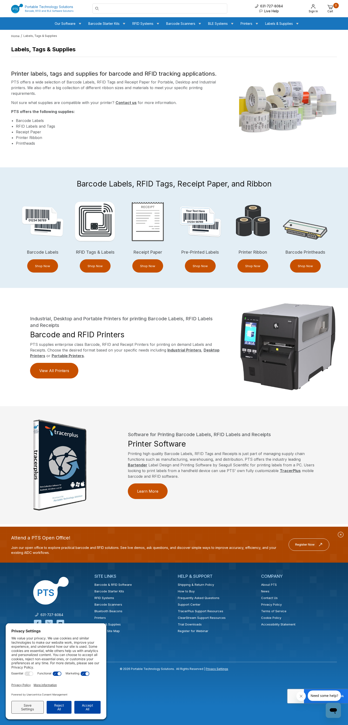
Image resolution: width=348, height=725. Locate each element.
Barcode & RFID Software (113, 584)
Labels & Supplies (107, 624)
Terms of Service (273, 611)
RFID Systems (104, 598)
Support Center (189, 604)
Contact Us (269, 598)
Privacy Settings (217, 669)
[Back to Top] (333, 680)
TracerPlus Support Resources (200, 611)
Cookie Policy (271, 618)
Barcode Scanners (108, 604)
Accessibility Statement (278, 624)
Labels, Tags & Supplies (40, 36)
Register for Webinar (193, 631)
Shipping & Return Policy (196, 584)
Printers (100, 618)
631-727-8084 (51, 615)
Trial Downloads (190, 624)
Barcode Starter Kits (109, 591)
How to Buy (186, 591)
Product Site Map (107, 631)
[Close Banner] (340, 534)
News (265, 591)
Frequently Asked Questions (198, 598)
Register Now (305, 544)
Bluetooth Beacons (108, 611)
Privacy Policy (271, 604)
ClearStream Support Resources (202, 618)
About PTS (269, 584)
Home (15, 36)
